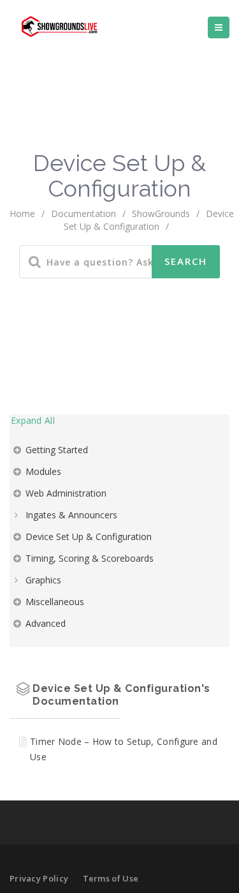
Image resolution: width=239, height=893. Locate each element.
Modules (43, 471)
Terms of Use (111, 878)
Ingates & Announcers (71, 515)
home (22, 213)
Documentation (83, 213)
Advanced (45, 623)
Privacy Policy (39, 878)
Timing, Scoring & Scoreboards (89, 558)
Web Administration (65, 493)
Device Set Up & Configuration (88, 536)
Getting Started (56, 450)
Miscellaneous (54, 602)
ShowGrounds (161, 213)
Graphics (43, 580)
